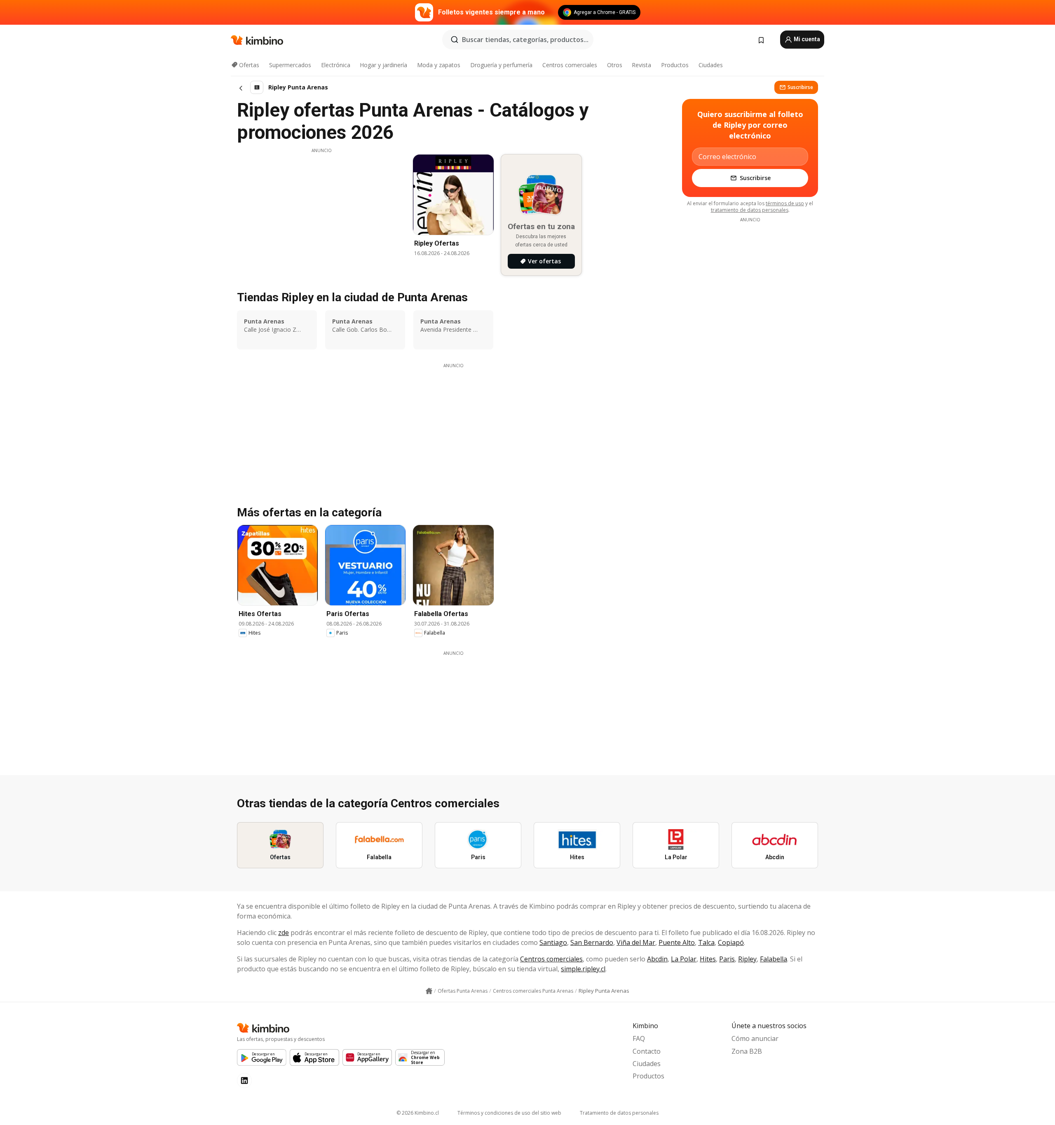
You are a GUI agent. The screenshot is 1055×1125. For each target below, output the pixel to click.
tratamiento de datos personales (749, 209)
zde (283, 932)
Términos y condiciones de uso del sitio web (509, 1112)
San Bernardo (591, 942)
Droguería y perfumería (501, 65)
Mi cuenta (806, 39)
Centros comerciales (569, 65)
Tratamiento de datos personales (619, 1112)
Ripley (747, 958)
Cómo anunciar (754, 1038)
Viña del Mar (636, 942)
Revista (641, 65)
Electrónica (335, 65)
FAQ (639, 1038)
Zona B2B (746, 1051)
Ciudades (711, 65)
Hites (708, 958)
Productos (675, 65)
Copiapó (731, 942)
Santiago (553, 942)
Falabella (773, 958)
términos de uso (785, 203)
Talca (706, 942)
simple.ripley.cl (583, 968)
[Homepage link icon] (429, 991)
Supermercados (290, 65)
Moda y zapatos (438, 65)
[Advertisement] (321, 211)
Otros (614, 65)
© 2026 (417, 1112)
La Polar (683, 958)
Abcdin (657, 958)
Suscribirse (800, 87)
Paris (727, 958)
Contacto (647, 1051)
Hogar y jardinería (383, 65)
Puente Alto (677, 942)
